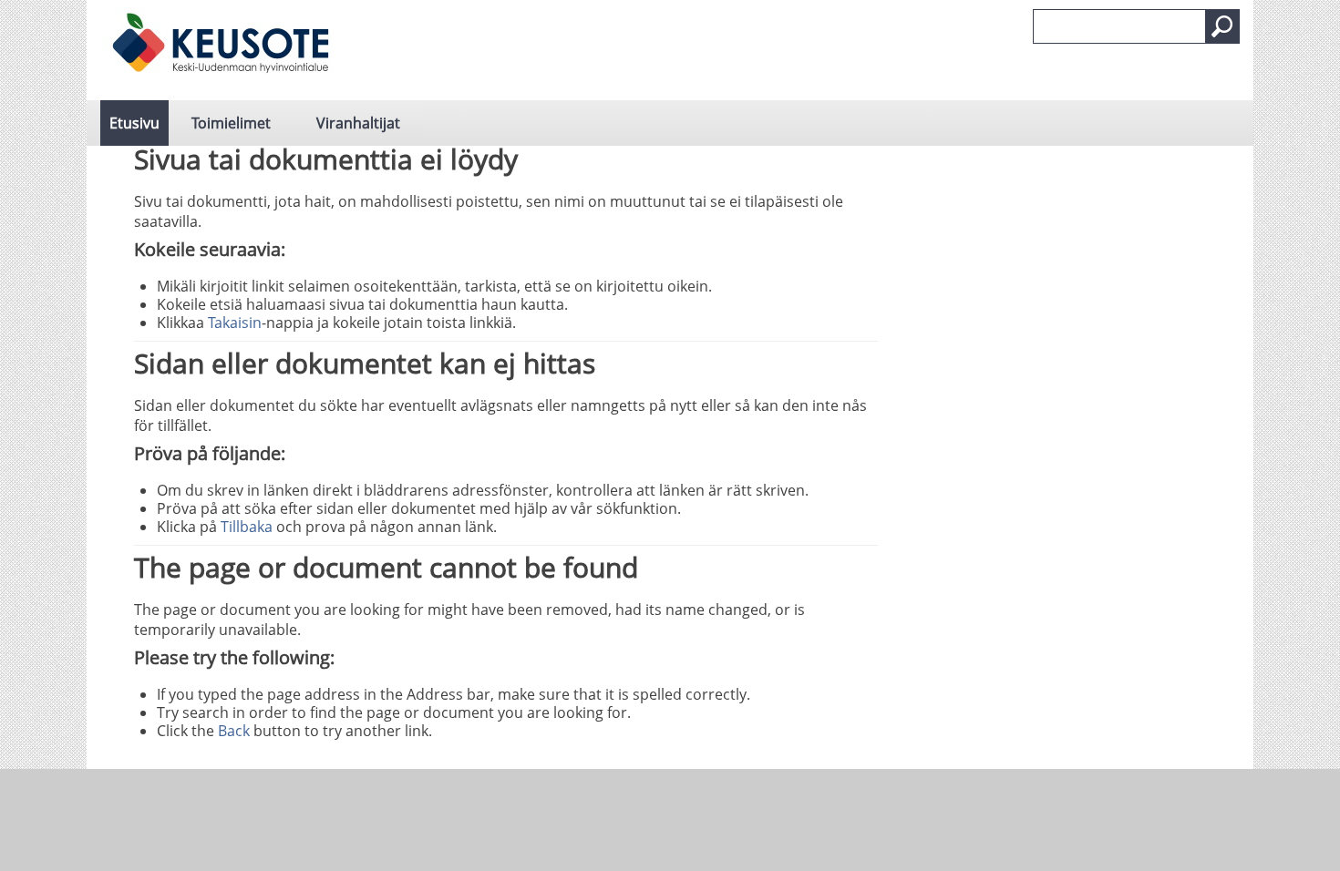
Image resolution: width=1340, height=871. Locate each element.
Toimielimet (231, 123)
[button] (1222, 26)
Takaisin (235, 323)
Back (234, 731)
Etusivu (134, 123)
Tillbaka (247, 527)
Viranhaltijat (358, 123)
